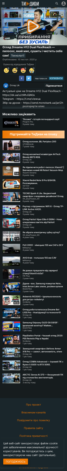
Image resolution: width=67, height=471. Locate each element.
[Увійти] (63, 3)
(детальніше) (47, 455)
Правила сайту (33, 428)
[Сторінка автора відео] (5, 85)
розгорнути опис (34, 106)
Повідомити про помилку (33, 420)
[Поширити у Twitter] (28, 78)
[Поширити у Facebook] (21, 78)
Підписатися (54, 85)
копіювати (56, 78)
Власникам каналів (33, 412)
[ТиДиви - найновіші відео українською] (30, 4)
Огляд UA (15, 85)
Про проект (33, 404)
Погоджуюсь (15, 461)
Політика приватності (34, 435)
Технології (17, 55)
